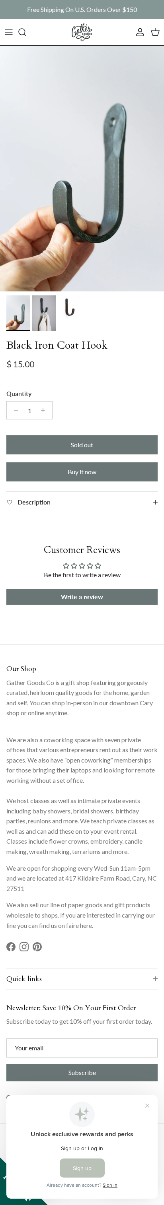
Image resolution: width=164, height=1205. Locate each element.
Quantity (18, 393)
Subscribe (82, 1072)
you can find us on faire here (54, 925)
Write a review (82, 596)
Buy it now (82, 471)
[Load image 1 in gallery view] (82, 168)
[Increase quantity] (45, 410)
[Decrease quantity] (14, 410)
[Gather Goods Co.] (82, 32)
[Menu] (9, 32)
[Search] (26, 32)
